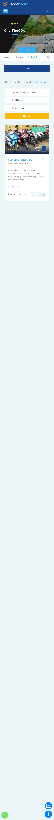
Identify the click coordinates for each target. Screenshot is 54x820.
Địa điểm (19, 57)
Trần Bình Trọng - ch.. (20, 160)
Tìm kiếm (27, 116)
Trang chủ (8, 57)
